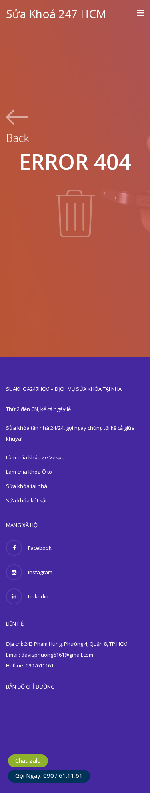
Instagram (40, 572)
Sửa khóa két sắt (26, 500)
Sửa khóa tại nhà (26, 486)
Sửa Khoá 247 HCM (56, 13)
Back (17, 136)
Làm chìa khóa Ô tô (29, 471)
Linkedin (38, 596)
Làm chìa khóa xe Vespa (35, 457)
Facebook (40, 547)
